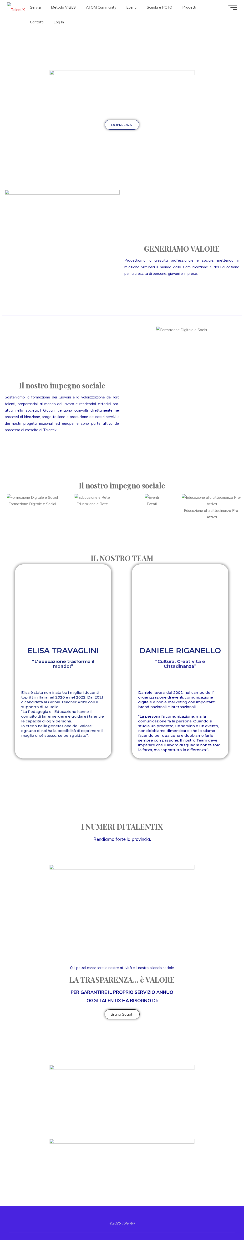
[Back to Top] (225, 1221)
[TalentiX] (16, 7)
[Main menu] (232, 7)
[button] (129, 330)
